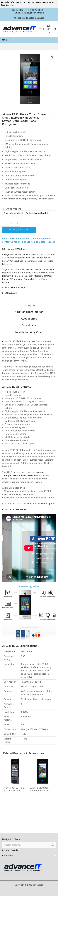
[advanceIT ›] (19, 29)
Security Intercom (33, 276)
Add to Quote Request (19, 230)
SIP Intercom (16, 279)
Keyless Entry (40, 2)
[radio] (13, 213)
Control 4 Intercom (21, 272)
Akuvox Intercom (34, 269)
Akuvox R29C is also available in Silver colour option (28, 503)
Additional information (29, 312)
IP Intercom (29, 2)
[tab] (29, 305)
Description (29, 305)
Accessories (29, 319)
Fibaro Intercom (39, 272)
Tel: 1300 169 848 (34, 10)
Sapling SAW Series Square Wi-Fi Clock (54, 115)
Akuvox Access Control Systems (39, 254)
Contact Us (17, 10)
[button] (52, 56)
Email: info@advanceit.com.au (29, 12)
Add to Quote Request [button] (16, 805)
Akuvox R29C (8, 341)
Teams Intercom (32, 279)
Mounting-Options (11, 209)
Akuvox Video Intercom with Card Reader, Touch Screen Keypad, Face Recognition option (26, 259)
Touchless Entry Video (28, 332)
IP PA (49, 2)
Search (53, 844)
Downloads (29, 325)
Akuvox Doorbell (16, 269)
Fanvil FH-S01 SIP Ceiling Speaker (50, 115)
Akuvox (18, 254)
